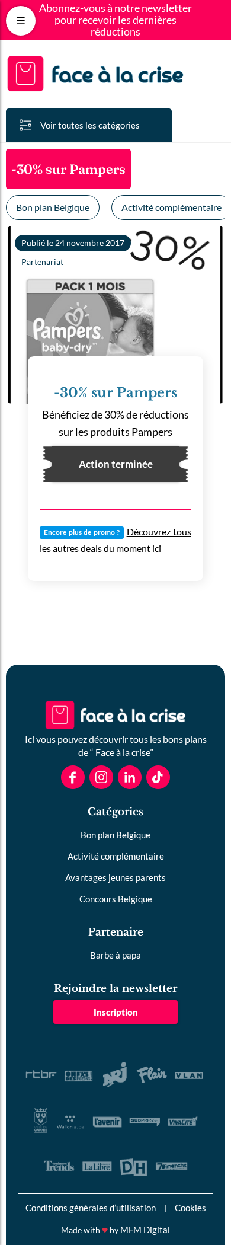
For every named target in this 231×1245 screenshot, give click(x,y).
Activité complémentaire (116, 856)
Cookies (190, 1207)
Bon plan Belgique (52, 207)
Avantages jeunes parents (115, 877)
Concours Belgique (115, 898)
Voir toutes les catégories (90, 125)
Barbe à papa (115, 955)
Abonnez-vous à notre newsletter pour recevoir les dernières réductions (115, 19)
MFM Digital (145, 1229)
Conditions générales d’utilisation (90, 1207)
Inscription (116, 1012)
